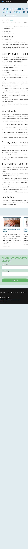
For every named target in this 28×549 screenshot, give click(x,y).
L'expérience (2, 292)
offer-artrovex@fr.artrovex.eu (6, 298)
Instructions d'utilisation (12, 292)
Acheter (15, 280)
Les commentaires (23, 292)
